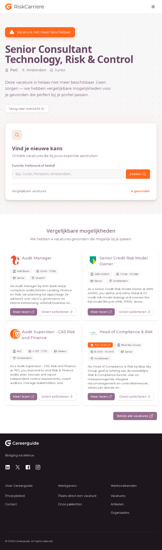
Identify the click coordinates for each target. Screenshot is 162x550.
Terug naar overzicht (24, 109)
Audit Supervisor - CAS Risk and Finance (48, 335)
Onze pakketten (70, 504)
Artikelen (117, 504)
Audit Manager (37, 258)
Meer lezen (21, 312)
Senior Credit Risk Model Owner (124, 261)
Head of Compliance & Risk (126, 332)
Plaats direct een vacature (77, 496)
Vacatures (118, 496)
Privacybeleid (15, 496)
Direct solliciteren (55, 312)
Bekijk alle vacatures (132, 416)
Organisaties (120, 513)
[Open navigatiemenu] (153, 7)
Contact (11, 504)
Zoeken (135, 174)
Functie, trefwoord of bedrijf (33, 166)
